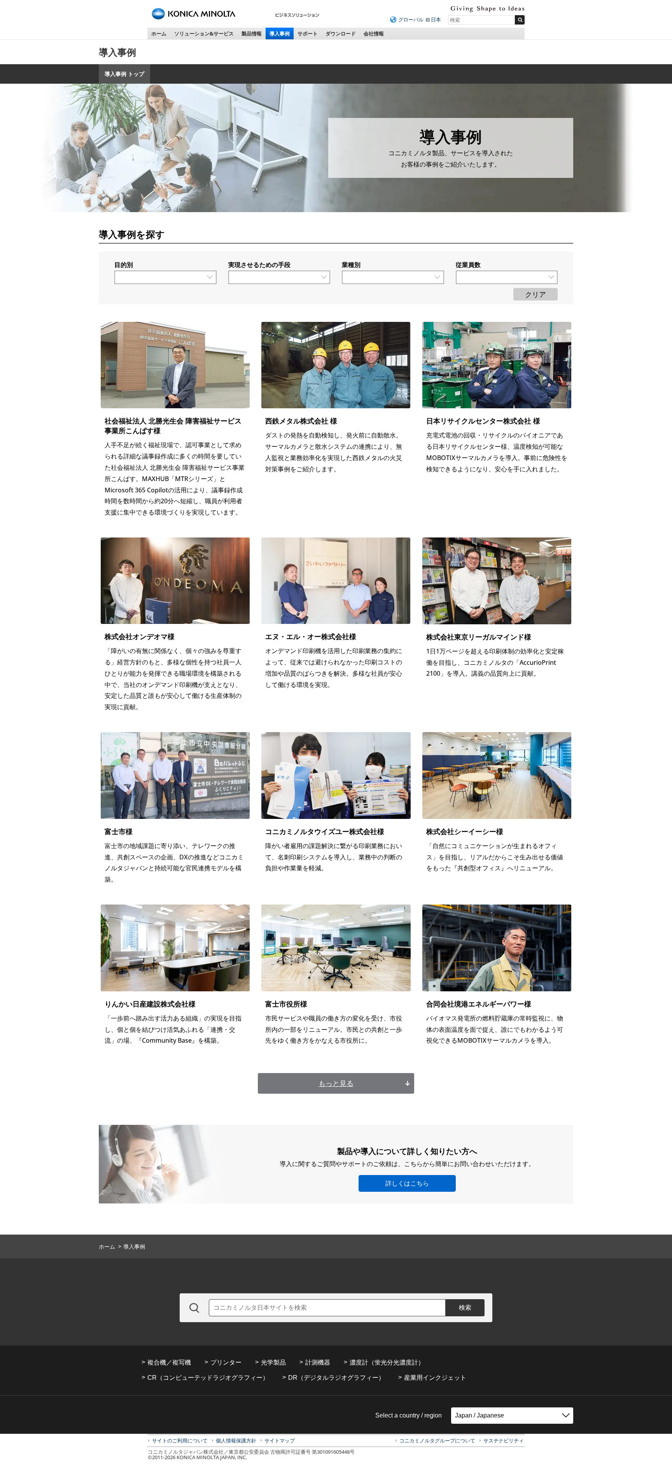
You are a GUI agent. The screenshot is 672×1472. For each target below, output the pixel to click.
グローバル (411, 19)
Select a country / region (408, 1415)
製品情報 (252, 33)
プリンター (226, 1362)
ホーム (158, 33)
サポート (308, 33)
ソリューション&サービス (204, 33)
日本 (436, 19)
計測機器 (317, 1362)
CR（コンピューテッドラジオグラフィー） (208, 1377)
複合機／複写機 (169, 1362)
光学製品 (273, 1362)
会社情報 (374, 33)
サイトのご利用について (180, 1440)
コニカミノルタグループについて (437, 1440)
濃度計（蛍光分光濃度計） (387, 1362)
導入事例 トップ (124, 73)
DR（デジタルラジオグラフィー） (336, 1377)
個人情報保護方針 (236, 1440)
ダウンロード (341, 33)
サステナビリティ (503, 1440)
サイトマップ (279, 1440)
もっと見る (336, 1083)
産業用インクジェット (435, 1377)
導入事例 (280, 33)
